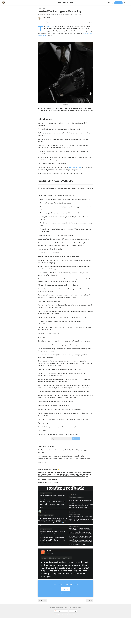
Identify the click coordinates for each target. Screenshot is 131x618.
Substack (58, 614)
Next (88, 600)
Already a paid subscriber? (65, 593)
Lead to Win (41, 8)
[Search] (109, 2)
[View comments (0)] (45, 22)
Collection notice (76, 607)
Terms (69, 607)
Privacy (65, 607)
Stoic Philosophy (46, 17)
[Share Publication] (112, 2)
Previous (43, 600)
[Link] (36, 119)
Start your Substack (61, 611)
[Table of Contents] (2, 309)
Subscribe (118, 2)
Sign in (126, 2)
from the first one (75, 167)
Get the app (73, 611)
